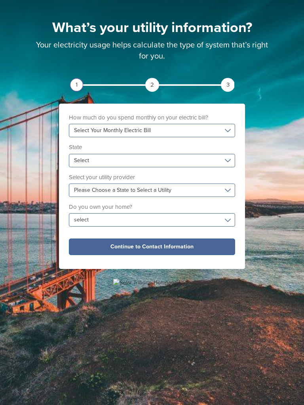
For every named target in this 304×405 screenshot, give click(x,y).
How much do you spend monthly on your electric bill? (138, 117)
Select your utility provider (102, 177)
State (75, 147)
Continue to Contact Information (152, 246)
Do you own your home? (100, 206)
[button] (152, 130)
